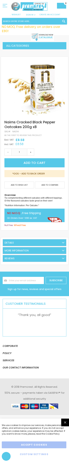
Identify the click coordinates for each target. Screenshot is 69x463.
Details (9, 242)
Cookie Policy (52, 433)
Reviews (10, 258)
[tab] (34, 242)
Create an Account (49, 14)
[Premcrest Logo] (32, 6)
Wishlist (16, 14)
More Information (17, 250)
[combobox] (34, 21)
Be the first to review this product (23, 135)
